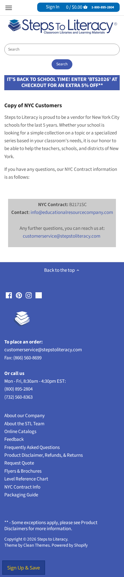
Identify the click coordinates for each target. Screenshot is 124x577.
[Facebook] (9, 295)
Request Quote (19, 463)
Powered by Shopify (70, 545)
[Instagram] (29, 295)
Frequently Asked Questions (32, 447)
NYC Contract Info (22, 487)
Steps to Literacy (52, 539)
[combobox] (62, 49)
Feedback (14, 439)
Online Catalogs (20, 431)
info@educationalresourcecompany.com (72, 212)
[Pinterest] (19, 295)
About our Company (24, 415)
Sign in (52, 7)
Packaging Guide (21, 494)
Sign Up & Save (23, 567)
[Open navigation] (8, 7)
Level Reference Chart (26, 479)
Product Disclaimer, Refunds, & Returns (43, 455)
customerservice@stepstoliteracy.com (61, 236)
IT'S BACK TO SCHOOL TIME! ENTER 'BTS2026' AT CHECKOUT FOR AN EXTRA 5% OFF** (62, 82)
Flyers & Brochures (23, 471)
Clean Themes (36, 545)
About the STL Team (24, 423)
